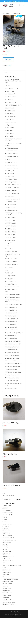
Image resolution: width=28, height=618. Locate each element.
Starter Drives (6, 574)
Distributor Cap (7, 531)
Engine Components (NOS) (9, 540)
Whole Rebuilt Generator (9, 602)
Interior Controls (7, 558)
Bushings (5, 519)
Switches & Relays (7, 583)
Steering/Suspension (8, 581)
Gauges (5, 549)
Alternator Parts (7, 505)
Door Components (7, 535)
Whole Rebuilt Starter (8, 604)
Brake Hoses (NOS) (7, 515)
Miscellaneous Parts (8, 560)
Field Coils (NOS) (7, 542)
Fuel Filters (5, 544)
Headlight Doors (7, 551)
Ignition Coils (6, 554)
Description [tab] (7, 72)
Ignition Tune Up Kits (8, 556)
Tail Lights (5, 586)
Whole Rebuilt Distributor (9, 599)
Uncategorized (6, 590)
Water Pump (6, 597)
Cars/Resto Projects (7, 524)
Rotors (7, 13)
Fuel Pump (5, 547)
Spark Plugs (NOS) (7, 572)
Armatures (5, 508)
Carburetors (6, 521)
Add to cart (8, 59)
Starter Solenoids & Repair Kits (10, 579)
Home (4, 13)
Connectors (6, 528)
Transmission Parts (7, 588)
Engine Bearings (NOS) (8, 537)
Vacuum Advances (7, 593)
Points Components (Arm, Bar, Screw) (12, 565)
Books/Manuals (6, 510)
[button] (23, 17)
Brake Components (7, 512)
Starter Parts (6, 577)
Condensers (6, 526)
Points (4, 563)
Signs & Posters (7, 570)
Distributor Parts (7, 533)
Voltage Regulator (7, 595)
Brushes (5, 517)
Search (18, 499)
